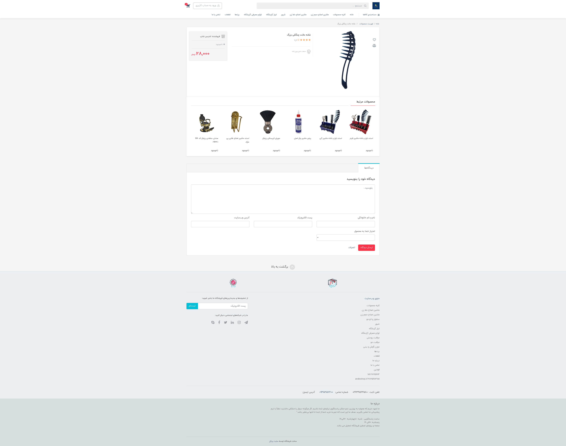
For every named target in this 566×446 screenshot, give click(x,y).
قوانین (377, 369)
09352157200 (326, 392)
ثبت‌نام (192, 305)
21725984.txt (374, 374)
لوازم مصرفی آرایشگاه (253, 14)
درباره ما (376, 360)
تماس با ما (216, 14)
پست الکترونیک (304, 217)
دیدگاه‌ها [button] (369, 168)
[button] (189, 6)
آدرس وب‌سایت (241, 217)
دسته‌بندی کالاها (370, 14)
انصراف (351, 247)
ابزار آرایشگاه (271, 14)
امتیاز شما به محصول (364, 231)
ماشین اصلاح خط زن (298, 14)
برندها (237, 14)
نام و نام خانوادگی (366, 217)
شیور (283, 14)
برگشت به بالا (280, 267)
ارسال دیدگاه (367, 247)
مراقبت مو (375, 342)
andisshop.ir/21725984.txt (367, 379)
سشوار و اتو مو (373, 319)
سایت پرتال (273, 441)
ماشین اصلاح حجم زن (320, 14)
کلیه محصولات (339, 14)
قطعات (227, 14)
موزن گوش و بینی (371, 346)
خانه (351, 14)
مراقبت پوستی (373, 337)
